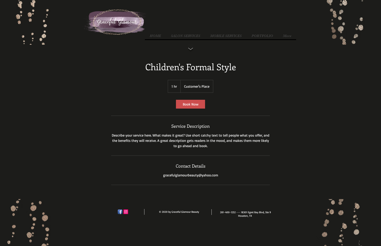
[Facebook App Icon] (120, 211)
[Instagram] (125, 211)
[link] (190, 104)
